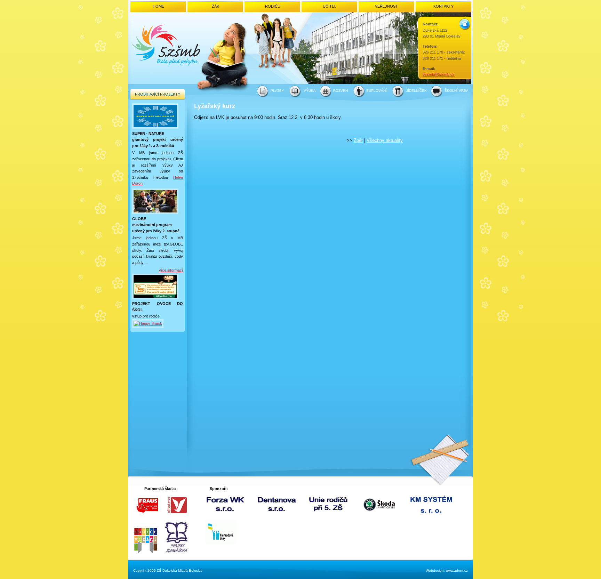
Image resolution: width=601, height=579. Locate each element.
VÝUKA (310, 91)
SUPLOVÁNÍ (376, 91)
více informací (171, 270)
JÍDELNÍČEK (416, 91)
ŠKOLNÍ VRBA (456, 91)
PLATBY (277, 91)
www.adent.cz (457, 570)
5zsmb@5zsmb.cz (439, 74)
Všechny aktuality (385, 140)
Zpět (358, 140)
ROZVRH (340, 91)
